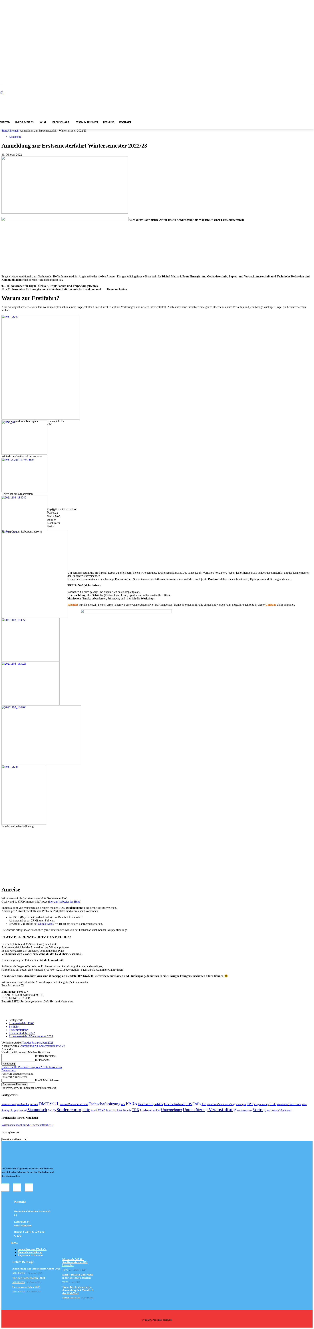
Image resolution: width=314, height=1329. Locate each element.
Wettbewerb (285, 1110)
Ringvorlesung (261, 1104)
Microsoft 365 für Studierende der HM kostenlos (75, 1262)
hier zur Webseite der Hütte (64, 901)
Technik (127, 1110)
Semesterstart (282, 1105)
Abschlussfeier (8, 1104)
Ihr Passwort (42, 1059)
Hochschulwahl (175, 1104)
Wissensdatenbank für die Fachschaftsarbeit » (27, 1125)
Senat (304, 1105)
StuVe (100, 1110)
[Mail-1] (29, 1187)
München (212, 1104)
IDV (189, 1104)
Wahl (268, 1110)
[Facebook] (17, 1187)
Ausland (34, 1104)
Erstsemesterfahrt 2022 (22, 1033)
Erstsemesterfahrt (18, 1029)
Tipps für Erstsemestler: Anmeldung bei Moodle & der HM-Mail (78, 1290)
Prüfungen (241, 1104)
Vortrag (259, 1109)
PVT (250, 1104)
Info (197, 1103)
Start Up (52, 1110)
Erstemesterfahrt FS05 (21, 1023)
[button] (206, 122)
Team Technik (114, 1110)
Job (204, 1104)
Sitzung (5, 1110)
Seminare (294, 1104)
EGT (54, 1103)
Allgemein (13, 130)
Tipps (65, 1270)
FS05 (131, 1103)
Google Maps (46, 923)
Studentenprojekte (73, 1109)
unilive (156, 1110)
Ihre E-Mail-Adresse (47, 1080)
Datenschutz (8, 1070)
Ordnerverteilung (226, 1104)
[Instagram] (5, 1187)
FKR (123, 1105)
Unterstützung (195, 1109)
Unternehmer (171, 1109)
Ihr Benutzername (45, 1055)
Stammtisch (37, 1109)
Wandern (275, 1110)
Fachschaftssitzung (104, 1103)
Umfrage (270, 604)
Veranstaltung (222, 1109)
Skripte (14, 1110)
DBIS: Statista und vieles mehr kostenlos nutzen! (77, 1276)
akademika (23, 1104)
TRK (135, 1110)
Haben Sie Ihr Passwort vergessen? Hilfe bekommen (31, 1067)
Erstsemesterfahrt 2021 (26, 1287)
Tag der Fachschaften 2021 (37, 1042)
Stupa (93, 1110)
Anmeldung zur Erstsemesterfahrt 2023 (42, 1045)
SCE (272, 1104)
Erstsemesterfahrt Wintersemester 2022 (31, 1036)
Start (4, 130)
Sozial (23, 1110)
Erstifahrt (14, 1026)
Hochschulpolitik (150, 1104)
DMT (44, 1103)
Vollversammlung (244, 1110)
